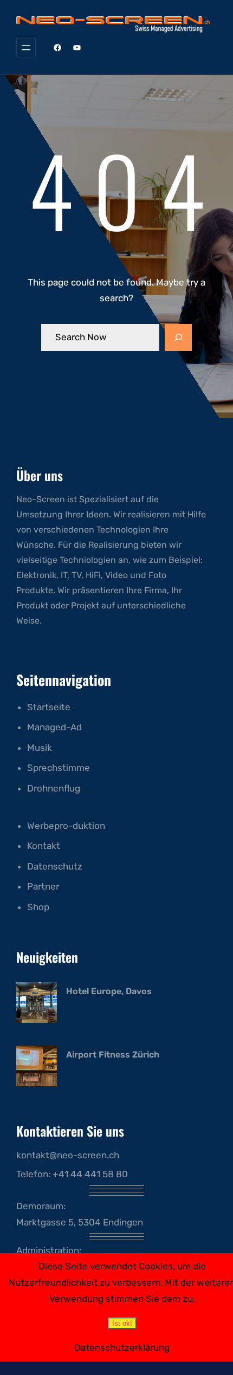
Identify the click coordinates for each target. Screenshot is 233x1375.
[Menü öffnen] (26, 47)
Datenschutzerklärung (122, 1347)
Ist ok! (122, 1323)
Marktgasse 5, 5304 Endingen (79, 1222)
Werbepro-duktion (66, 825)
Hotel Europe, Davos (109, 991)
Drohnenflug (53, 788)
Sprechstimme (58, 767)
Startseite (48, 707)
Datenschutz (54, 866)
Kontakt (43, 845)
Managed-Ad (54, 727)
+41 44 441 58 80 (90, 1174)
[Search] (178, 337)
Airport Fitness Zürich (112, 1054)
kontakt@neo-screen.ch (67, 1155)
